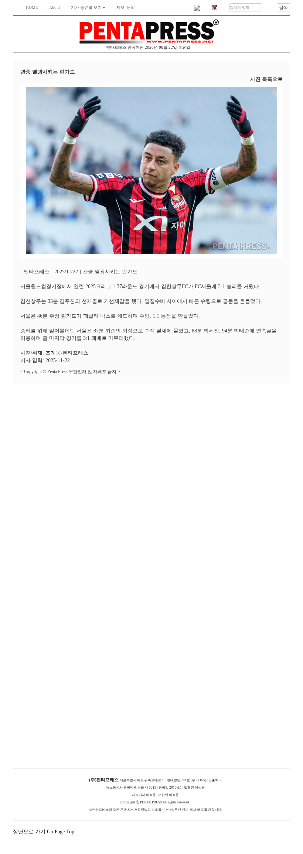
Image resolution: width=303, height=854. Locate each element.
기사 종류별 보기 (86, 7)
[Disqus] (151, 475)
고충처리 (215, 780)
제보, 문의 (125, 7)
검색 (283, 7)
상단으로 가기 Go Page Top (44, 831)
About (54, 7)
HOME (32, 7)
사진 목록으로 (266, 79)
